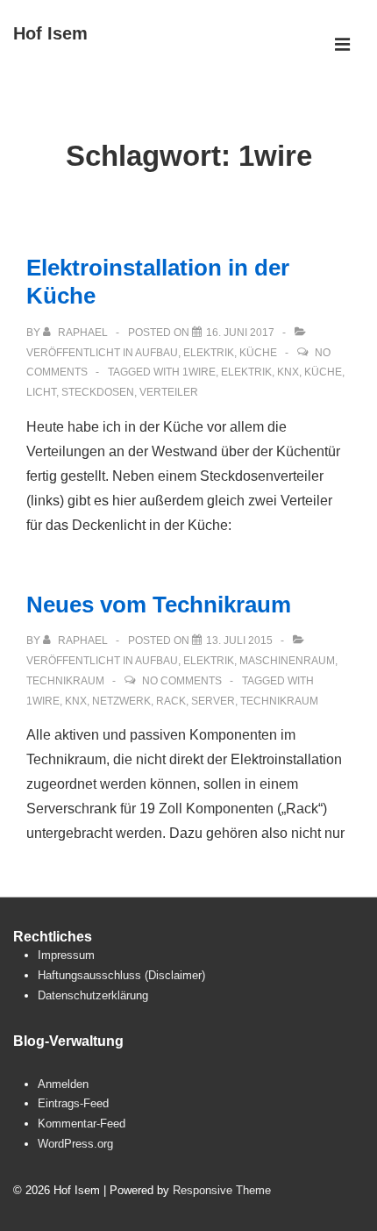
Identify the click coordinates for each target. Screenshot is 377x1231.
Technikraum (65, 681)
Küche (258, 353)
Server (213, 701)
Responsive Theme (222, 1190)
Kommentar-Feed (81, 1123)
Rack (171, 701)
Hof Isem (50, 33)
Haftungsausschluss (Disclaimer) (121, 975)
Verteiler (168, 392)
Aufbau (156, 353)
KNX (288, 372)
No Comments (182, 681)
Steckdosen (97, 392)
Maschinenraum (287, 661)
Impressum (66, 955)
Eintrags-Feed (73, 1103)
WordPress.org (75, 1143)
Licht (41, 392)
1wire (199, 372)
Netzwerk (121, 701)
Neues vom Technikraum (158, 604)
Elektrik (208, 353)
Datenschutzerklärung (93, 995)
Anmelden (63, 1084)
